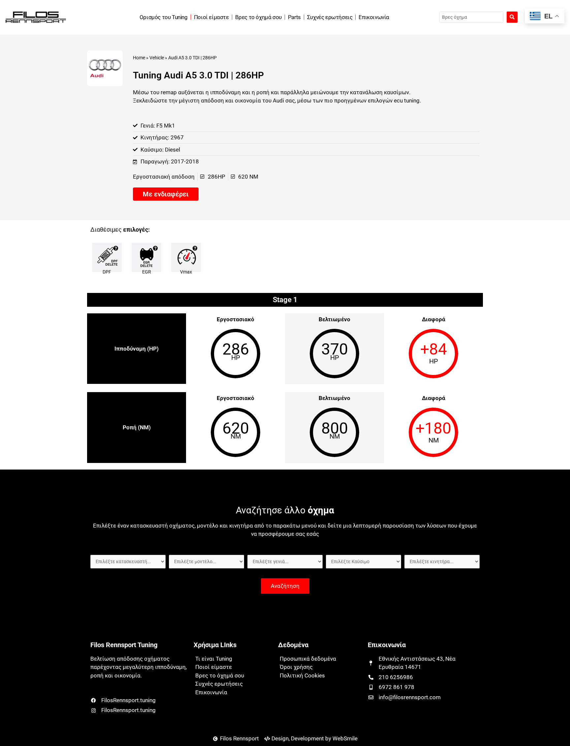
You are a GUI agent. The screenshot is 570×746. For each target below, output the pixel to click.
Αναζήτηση (285, 586)
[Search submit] (512, 17)
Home (139, 58)
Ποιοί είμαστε (211, 17)
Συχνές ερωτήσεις (330, 17)
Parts (294, 17)
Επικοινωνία (374, 17)
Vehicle (156, 58)
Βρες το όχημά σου (258, 17)
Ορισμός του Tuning (164, 17)
